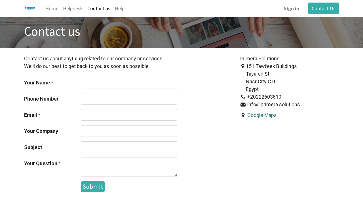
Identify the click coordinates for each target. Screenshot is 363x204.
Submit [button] (93, 186)
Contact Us (323, 8)
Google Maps (262, 115)
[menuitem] (52, 8)
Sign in (291, 8)
